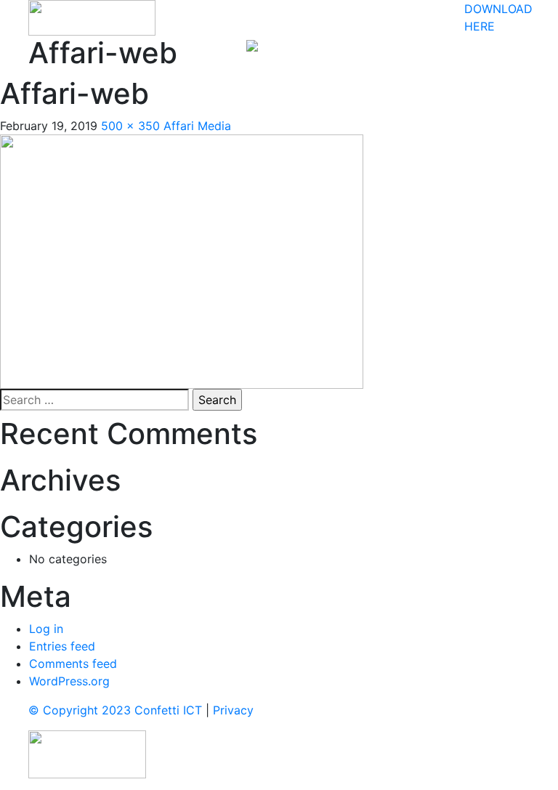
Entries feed (62, 646)
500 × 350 (130, 125)
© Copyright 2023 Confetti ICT (115, 710)
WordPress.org (69, 681)
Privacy (233, 710)
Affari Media (197, 125)
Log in (46, 628)
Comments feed (73, 663)
